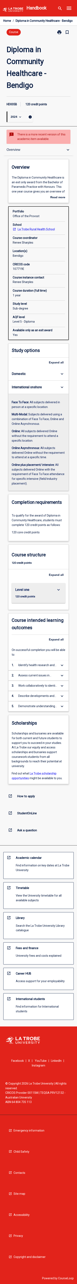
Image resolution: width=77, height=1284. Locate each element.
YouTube (41, 1060)
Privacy (18, 1235)
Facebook (17, 1060)
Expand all (56, 362)
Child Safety (21, 1151)
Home (7, 20)
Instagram (38, 1065)
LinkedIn (56, 1060)
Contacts (19, 1172)
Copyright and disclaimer (30, 1257)
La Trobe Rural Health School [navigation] (36, 229)
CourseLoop (66, 1278)
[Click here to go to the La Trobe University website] (13, 10)
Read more (57, 198)
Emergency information (29, 1130)
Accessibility (22, 1214)
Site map (19, 1193)
